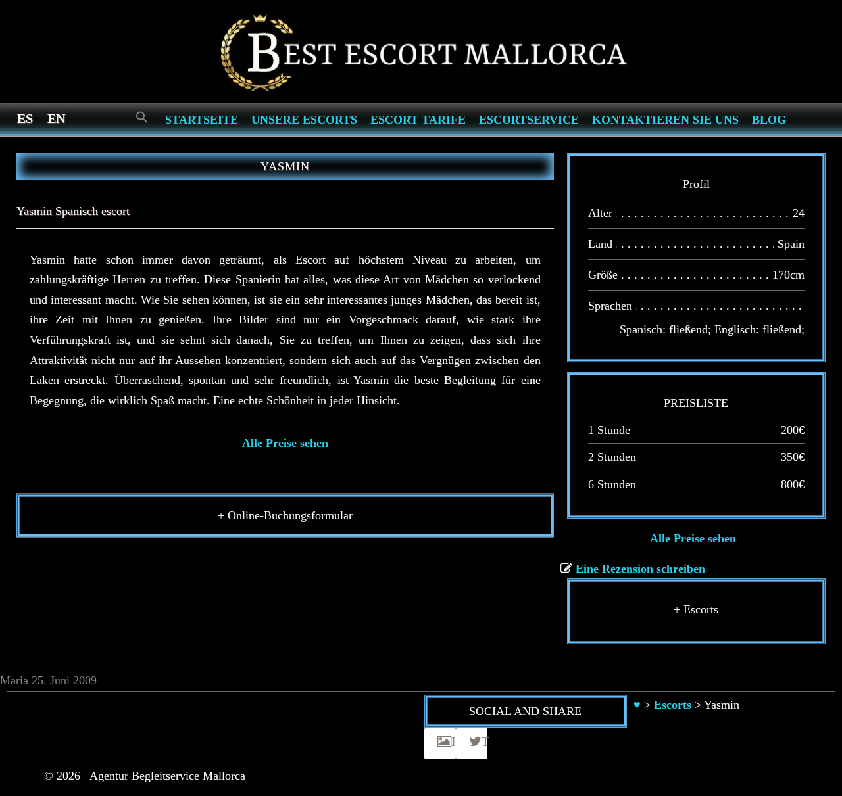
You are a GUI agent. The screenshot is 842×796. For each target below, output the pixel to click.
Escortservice (529, 119)
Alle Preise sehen (285, 443)
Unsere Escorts (304, 119)
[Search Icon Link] (142, 118)
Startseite (201, 119)
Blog (769, 119)
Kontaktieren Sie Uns (665, 119)
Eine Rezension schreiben (640, 568)
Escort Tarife (418, 119)
